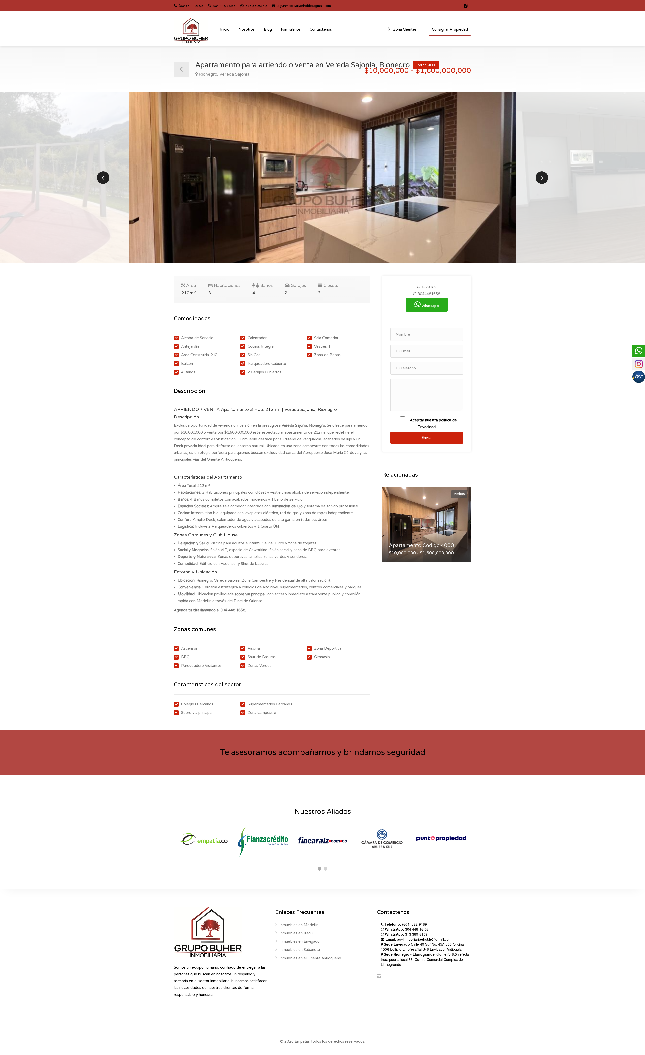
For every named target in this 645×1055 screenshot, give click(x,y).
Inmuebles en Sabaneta (299, 949)
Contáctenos (321, 29)
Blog (268, 29)
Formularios (291, 29)
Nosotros (246, 29)
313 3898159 (256, 6)
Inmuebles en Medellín (298, 924)
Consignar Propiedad (450, 29)
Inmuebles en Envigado (299, 941)
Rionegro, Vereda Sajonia (224, 74)
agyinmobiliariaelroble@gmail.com (304, 6)
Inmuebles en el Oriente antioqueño (310, 958)
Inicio (224, 29)
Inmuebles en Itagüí (296, 933)
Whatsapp (430, 306)
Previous (103, 177)
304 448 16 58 (223, 6)
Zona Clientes (404, 29)
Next (542, 177)
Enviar (426, 437)
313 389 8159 (406, 934)
